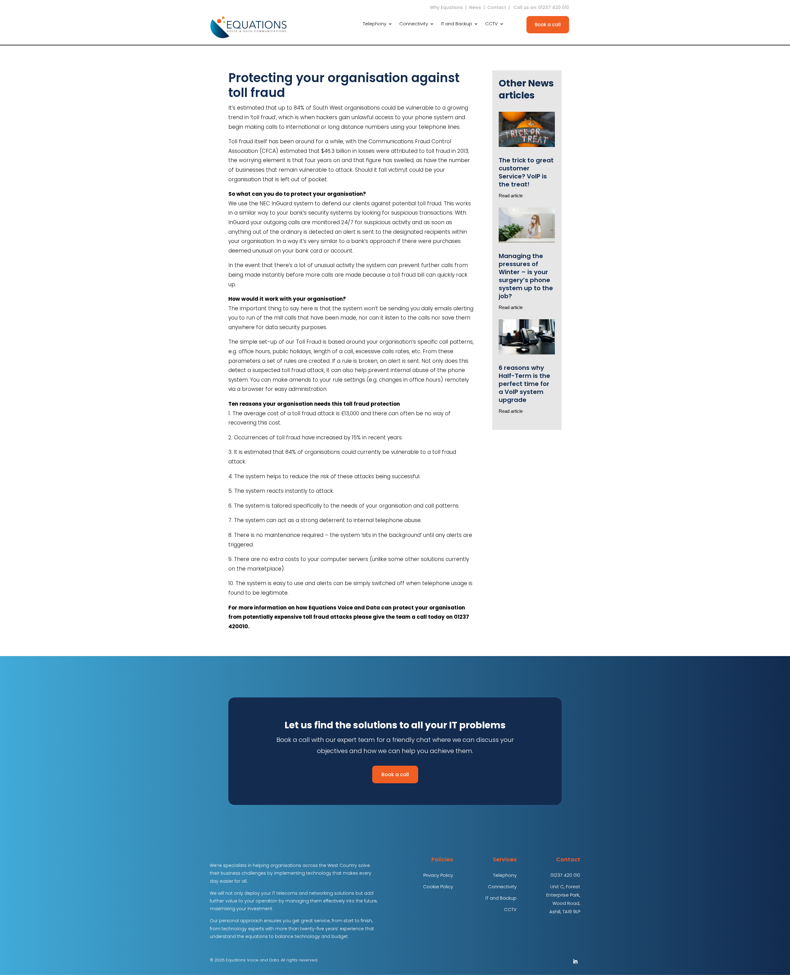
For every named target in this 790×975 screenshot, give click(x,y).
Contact (496, 7)
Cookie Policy (438, 886)
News (475, 7)
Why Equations (446, 7)
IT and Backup (456, 24)
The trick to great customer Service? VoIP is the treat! (526, 172)
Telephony (374, 24)
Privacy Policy (438, 875)
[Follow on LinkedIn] (575, 961)
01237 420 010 (565, 875)
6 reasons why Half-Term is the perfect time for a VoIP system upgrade (524, 383)
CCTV (491, 24)
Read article (511, 195)
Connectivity (413, 24)
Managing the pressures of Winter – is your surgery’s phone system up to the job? (526, 276)
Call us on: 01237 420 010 (542, 7)
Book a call (548, 24)
